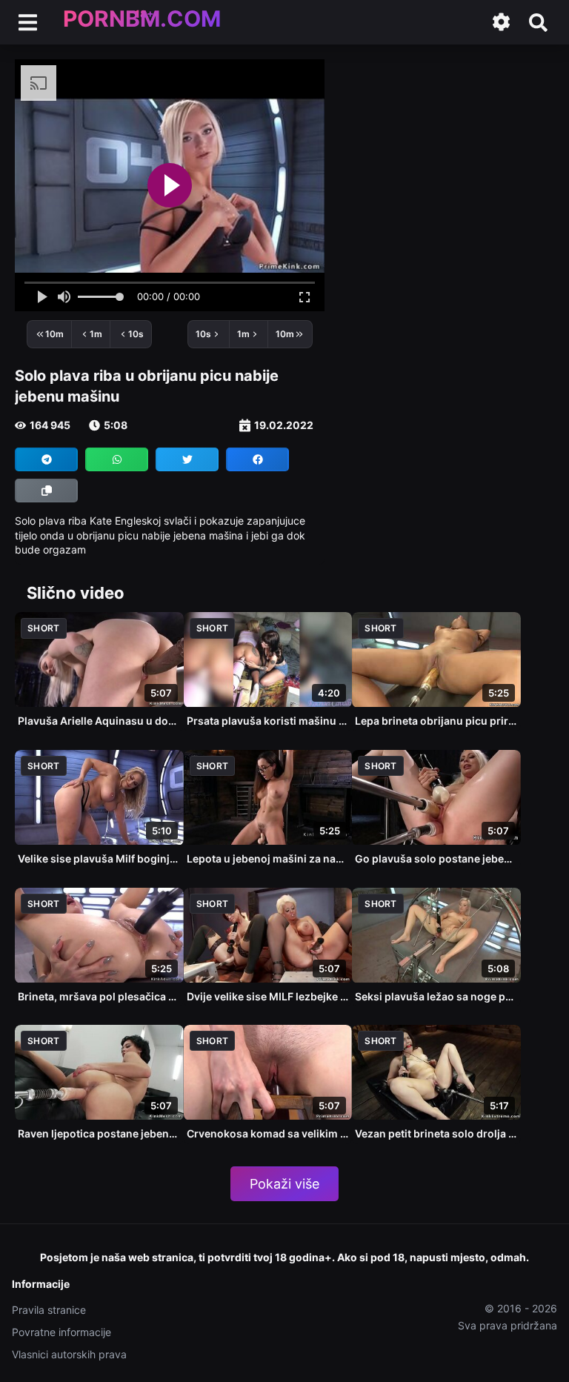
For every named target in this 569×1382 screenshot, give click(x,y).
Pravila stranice (49, 1309)
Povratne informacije (61, 1332)
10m (54, 333)
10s (136, 333)
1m (96, 333)
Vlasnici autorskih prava (69, 1354)
